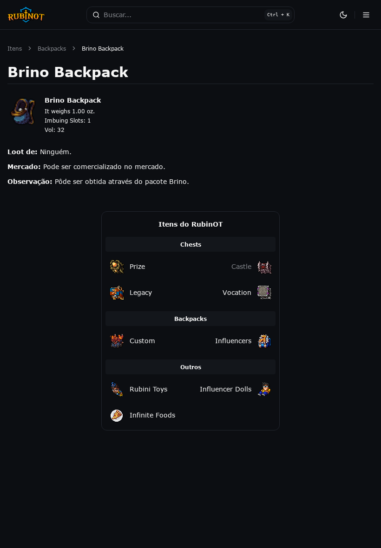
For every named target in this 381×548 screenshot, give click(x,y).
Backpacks (52, 48)
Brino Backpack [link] (103, 48)
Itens (14, 48)
